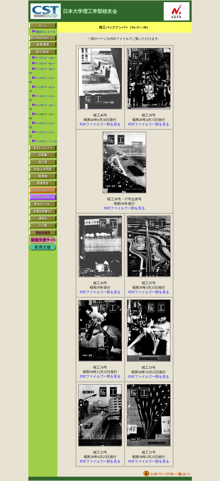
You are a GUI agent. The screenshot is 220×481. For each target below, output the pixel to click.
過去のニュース (45, 31)
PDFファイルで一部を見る (100, 124)
